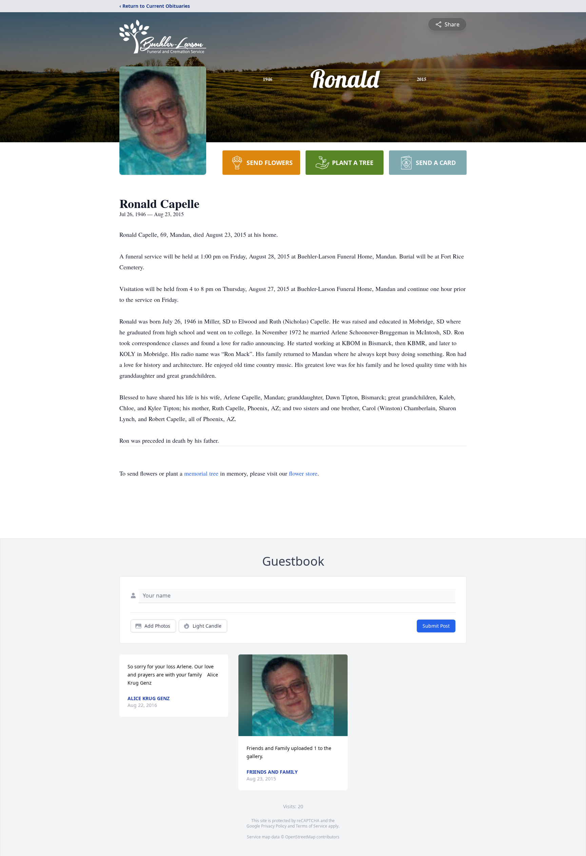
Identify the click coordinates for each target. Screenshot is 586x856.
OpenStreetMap (300, 837)
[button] (293, 695)
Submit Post (436, 626)
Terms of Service (311, 826)
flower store (303, 473)
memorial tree (201, 473)
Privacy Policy (274, 826)
